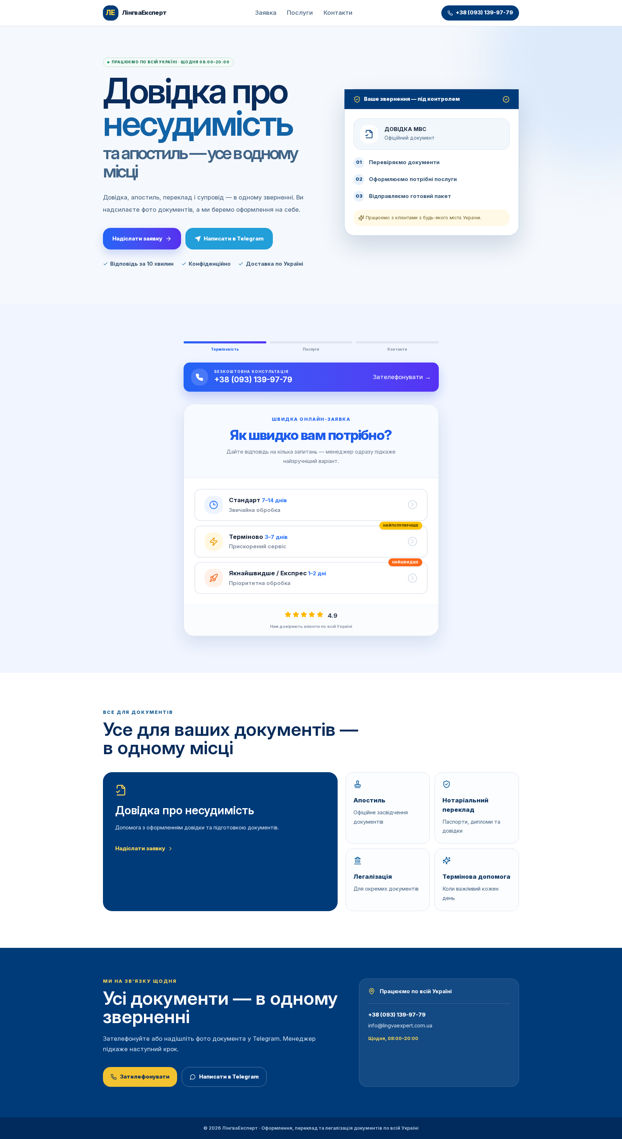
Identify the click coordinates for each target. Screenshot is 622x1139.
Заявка (265, 12)
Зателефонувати (145, 1076)
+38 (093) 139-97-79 (484, 12)
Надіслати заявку (137, 238)
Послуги (300, 12)
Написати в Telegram (233, 238)
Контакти (338, 12)
